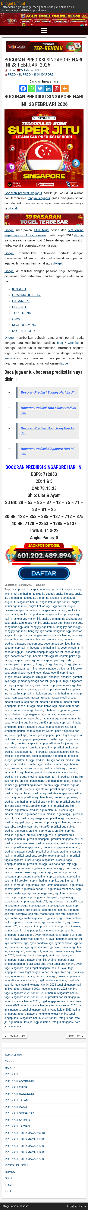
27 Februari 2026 (30, 70)
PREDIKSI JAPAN (16, 1100)
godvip (54, 681)
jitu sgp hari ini (24, 685)
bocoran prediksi (24, 639)
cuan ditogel (18, 672)
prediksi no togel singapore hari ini (56, 772)
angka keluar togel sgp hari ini (47, 606)
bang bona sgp (73, 622)
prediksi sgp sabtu (62, 826)
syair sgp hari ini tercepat (31, 955)
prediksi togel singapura (39, 859)
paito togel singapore (41, 735)
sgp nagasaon (37, 905)
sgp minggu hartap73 (34, 901)
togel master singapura (52, 980)
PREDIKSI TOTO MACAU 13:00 (25, 1139)
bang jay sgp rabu (15, 631)
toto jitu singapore (63, 1022)
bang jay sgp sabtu (40, 631)
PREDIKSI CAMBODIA (19, 1080)
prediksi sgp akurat (36, 789)
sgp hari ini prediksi (16, 880)
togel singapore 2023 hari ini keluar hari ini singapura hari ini (41, 993)
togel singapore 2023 (27, 988)
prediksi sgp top (64, 830)
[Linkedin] (48, 88)
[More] (65, 88)
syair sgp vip (57, 955)
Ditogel (9, 230)
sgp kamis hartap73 (34, 888)
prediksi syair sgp (47, 851)
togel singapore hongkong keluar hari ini (42, 1013)
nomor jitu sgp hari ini (24, 722)
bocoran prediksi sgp (49, 639)
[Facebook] (23, 88)
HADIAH (10, 1067)
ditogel (12, 208)
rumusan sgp (55, 868)
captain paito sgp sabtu (58, 660)
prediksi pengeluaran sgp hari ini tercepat (45, 780)
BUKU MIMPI (13, 1054)
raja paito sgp (56, 864)
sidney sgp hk (13, 930)
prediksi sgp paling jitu (18, 822)
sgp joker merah (14, 884)
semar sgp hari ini (65, 872)
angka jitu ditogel (43, 593)
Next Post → (76, 1035)
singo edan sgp (53, 930)
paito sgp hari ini (63, 722)
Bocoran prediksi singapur (23, 193)
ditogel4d (28, 676)
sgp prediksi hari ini (54, 909)
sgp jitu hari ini (69, 880)
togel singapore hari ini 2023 (21, 1001)
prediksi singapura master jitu (61, 847)
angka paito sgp (56, 614)
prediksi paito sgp (15, 776)
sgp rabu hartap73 (15, 913)
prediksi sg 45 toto (30, 785)
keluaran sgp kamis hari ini (52, 693)
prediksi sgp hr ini (42, 805)
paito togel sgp (18, 735)
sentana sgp (12, 876)
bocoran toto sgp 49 (45, 656)
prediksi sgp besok (65, 797)
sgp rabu (73, 909)
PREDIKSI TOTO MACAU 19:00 (25, 1152)
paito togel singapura (69, 735)
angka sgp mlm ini (53, 618)
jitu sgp (8, 685)
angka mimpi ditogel (32, 614)
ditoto (11, 70)
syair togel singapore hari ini (42, 968)
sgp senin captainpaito (26, 922)
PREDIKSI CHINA (16, 1087)
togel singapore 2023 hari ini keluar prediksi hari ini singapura (42, 997)
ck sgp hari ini (53, 664)
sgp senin (51, 918)
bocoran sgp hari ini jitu (44, 647)
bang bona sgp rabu (16, 627)
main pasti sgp (20, 697)
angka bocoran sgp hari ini (46, 589)
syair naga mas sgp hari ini (31, 938)
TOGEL (9, 1185)
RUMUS (10, 1172)
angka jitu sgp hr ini (36, 597)
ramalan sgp (12, 868)
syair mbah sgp (44, 934)
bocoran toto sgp (21, 656)
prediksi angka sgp (66, 747)
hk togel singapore (70, 681)
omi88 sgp (45, 722)
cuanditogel (34, 672)
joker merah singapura (22, 689)
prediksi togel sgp (25, 855)
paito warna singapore (17, 739)
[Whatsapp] (31, 88)
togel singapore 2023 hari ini (58, 988)
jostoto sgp (45, 689)
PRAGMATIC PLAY (26, 295)
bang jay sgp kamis (43, 627)
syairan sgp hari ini (22, 976)
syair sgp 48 (16, 951)
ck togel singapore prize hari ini (54, 668)
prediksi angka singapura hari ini (58, 751)
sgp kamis (32, 884)
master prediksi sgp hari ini (21, 701)
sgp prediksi (33, 909)
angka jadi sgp (73, 589)
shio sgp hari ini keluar (66, 926)
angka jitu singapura (62, 597)
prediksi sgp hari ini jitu (44, 801)
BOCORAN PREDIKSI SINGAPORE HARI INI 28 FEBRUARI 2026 (43, 62)
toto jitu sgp (66, 1018)
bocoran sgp (34, 643)
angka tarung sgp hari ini (26, 622)
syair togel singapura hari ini (35, 972)
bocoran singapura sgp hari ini (44, 652)
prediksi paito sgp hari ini (43, 776)
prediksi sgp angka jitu (64, 789)
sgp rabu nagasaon (67, 913)
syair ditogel (25, 934)
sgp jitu (53, 880)
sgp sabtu (10, 918)
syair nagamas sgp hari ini (65, 938)
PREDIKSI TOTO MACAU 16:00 (25, 1146)
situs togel (41, 230)
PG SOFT (19, 307)
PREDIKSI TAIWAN (17, 1126)
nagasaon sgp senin (54, 718)
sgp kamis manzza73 (61, 888)
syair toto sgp (62, 972)
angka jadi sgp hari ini (17, 593)
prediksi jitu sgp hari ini (49, 760)
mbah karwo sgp (47, 705)
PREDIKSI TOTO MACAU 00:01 (25, 1132)
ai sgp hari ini (20, 589)
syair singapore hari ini (32, 959)
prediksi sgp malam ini (43, 810)
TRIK (8, 1191)
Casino (9, 1061)
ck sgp (39, 664)
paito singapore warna (39, 730)
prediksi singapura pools (19, 851)
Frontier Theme (76, 1206)
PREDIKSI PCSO (16, 1106)
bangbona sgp (62, 631)
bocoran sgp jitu (14, 652)
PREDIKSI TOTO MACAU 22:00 (25, 1159)
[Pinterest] (56, 88)
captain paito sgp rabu (29, 660)
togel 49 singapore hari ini (20, 980)
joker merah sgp (45, 685)
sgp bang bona (56, 876)
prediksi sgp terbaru (41, 830)
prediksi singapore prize (19, 843)
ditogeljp (66, 676)
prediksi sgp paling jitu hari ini (52, 822)
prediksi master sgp (30, 764)
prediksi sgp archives (17, 793)
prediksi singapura (46, 843)
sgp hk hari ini (38, 880)
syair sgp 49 (33, 951)
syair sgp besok (52, 951)
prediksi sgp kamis (16, 810)
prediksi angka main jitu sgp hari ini (31, 747)
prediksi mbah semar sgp (26, 768)
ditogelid (54, 676)
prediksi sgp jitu (64, 805)
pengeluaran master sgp (48, 739)
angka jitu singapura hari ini (21, 602)
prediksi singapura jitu (27, 847)
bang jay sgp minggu (69, 627)
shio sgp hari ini (41, 926)
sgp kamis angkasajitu (54, 884)
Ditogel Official (13, 3)
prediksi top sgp (37, 864)
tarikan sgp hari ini (69, 976)
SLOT (8, 1178)
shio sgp (24, 926)
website (73, 342)
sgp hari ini (74, 876)
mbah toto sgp (54, 710)
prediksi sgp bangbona (38, 797)
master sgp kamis (51, 701)
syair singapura (57, 959)
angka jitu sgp (64, 593)
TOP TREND (21, 313)
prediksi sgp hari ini (16, 801)
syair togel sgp (36, 963)
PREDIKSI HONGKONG (20, 1093)
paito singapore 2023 (31, 726)
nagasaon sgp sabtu (27, 718)
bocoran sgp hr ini (72, 647)
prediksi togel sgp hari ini (53, 855)
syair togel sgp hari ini (60, 963)
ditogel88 (41, 676)
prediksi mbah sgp (55, 768)
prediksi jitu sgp (24, 760)
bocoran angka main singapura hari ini (46, 635)
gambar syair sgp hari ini (33, 681)
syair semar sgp (19, 947)
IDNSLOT (19, 289)
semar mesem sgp (25, 872)
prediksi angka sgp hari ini (20, 751)
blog (60, 342)
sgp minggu (18, 897)
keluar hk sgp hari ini (22, 693)
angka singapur (39, 198)
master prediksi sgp (63, 697)
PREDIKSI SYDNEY (18, 1119)
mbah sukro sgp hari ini (28, 710)
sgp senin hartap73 (53, 922)
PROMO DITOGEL (16, 1165)
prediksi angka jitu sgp (31, 743)
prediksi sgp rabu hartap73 (33, 826)
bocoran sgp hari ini (16, 647)
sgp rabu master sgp (41, 913)
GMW (16, 319)
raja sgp (72, 864)
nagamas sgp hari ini (42, 714)
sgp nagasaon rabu (60, 905)
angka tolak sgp (52, 622)
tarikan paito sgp (46, 976)
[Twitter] (40, 88)
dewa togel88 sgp (54, 672)
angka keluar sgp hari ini (55, 602)
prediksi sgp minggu (59, 814)
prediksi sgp (51, 785)
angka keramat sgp (54, 610)
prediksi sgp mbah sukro (30, 814)
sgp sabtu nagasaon (30, 918)
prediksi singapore (38, 839)
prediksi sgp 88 (13, 789)
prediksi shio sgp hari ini (42, 835)
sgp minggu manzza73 (63, 901)
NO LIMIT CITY (23, 331)
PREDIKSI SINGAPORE (38, 74)
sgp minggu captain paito (42, 897)
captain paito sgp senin (18, 664)
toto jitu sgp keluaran (37, 1022)
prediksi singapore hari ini (67, 839)
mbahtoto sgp (19, 714)
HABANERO (21, 301)
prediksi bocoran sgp (17, 755)
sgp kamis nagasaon (40, 893)
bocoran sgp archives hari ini (61, 643)
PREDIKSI (14, 74)
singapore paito (32, 930)
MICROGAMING (24, 325)
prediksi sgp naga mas (34, 818)
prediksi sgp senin (15, 830)
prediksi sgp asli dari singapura (51, 793)
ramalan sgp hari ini (33, 868)
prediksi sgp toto (14, 835)
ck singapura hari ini (21, 668)
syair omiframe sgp (16, 943)
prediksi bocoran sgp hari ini (49, 755)
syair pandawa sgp (41, 943)
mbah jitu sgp (26, 705)
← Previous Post (14, 1035)
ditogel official (13, 676)
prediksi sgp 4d (69, 785)
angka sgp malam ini (27, 618)
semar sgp (45, 872)
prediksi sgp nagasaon (64, 818)
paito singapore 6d (56, 726)
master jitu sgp (40, 697)
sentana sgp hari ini (33, 876)
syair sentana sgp (42, 947)
